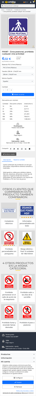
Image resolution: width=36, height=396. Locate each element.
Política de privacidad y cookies (25, 391)
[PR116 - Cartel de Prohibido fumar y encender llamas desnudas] (9, 312)
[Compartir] (10, 148)
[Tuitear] (14, 148)
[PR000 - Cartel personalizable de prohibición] (9, 238)
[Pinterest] (18, 148)
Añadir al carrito (18, 94)
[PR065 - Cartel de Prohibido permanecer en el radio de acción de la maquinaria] (9, 282)
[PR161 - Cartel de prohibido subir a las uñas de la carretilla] (27, 282)
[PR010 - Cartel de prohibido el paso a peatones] (27, 312)
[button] (30, 2)
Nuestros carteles (19, 160)
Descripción (7, 160)
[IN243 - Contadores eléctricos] (9, 211)
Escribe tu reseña (9, 154)
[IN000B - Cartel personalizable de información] (27, 211)
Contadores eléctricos (9, 222)
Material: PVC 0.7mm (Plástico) (11, 64)
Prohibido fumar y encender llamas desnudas (9, 324)
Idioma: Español (7, 78)
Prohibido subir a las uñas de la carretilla (27, 294)
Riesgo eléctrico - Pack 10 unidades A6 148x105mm (27, 251)
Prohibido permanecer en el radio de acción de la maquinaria (9, 296)
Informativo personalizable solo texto (27, 223)
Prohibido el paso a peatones (27, 323)
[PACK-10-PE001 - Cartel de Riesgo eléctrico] (27, 238)
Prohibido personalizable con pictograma (9, 251)
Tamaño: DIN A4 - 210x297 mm (11, 71)
